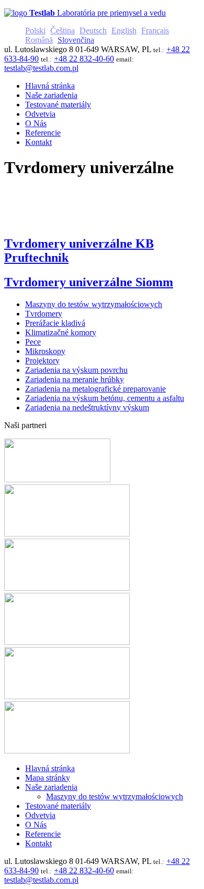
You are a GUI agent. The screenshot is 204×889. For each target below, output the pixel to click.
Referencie (43, 834)
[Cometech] (67, 696)
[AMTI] (57, 479)
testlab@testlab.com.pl (41, 68)
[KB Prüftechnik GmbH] (67, 642)
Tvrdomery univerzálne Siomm (88, 282)
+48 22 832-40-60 (84, 58)
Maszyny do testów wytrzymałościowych (114, 796)
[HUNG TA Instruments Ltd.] (67, 587)
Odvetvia (40, 815)
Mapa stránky (47, 777)
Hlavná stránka (50, 768)
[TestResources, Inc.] (67, 750)
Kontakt (38, 843)
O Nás (36, 824)
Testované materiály (58, 805)
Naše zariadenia (51, 787)
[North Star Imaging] (67, 533)
